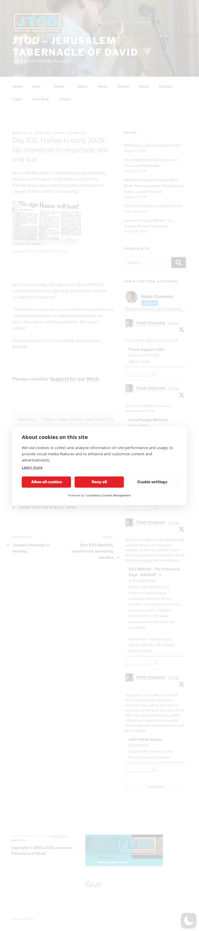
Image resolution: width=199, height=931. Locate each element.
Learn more (32, 467)
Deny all (99, 482)
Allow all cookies (46, 482)
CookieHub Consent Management (108, 495)
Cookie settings (152, 482)
